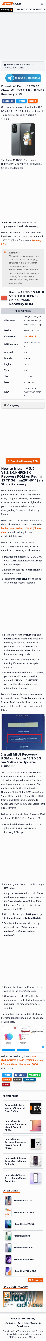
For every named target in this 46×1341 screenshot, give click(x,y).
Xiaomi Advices (27, 1331)
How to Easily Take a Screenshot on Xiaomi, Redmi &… (16, 1178)
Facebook (20, 1074)
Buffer (17, 1079)
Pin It (6, 1084)
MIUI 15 (21, 9)
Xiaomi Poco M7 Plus (24, 1212)
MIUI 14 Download (36, 9)
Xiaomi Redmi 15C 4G (24, 1224)
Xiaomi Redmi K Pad (24, 1259)
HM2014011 (30, 336)
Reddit (6, 1079)
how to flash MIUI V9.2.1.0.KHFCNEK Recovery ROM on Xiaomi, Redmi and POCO (22, 1060)
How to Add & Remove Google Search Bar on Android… (15, 1161)
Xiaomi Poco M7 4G (23, 1200)
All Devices (34, 1280)
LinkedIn (29, 1079)
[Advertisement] (23, 36)
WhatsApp (34, 1074)
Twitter (7, 1074)
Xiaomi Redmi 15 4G (23, 1247)
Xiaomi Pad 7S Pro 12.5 (25, 1271)
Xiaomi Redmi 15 (22, 1235)
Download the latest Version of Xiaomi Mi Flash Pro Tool (15, 1108)
